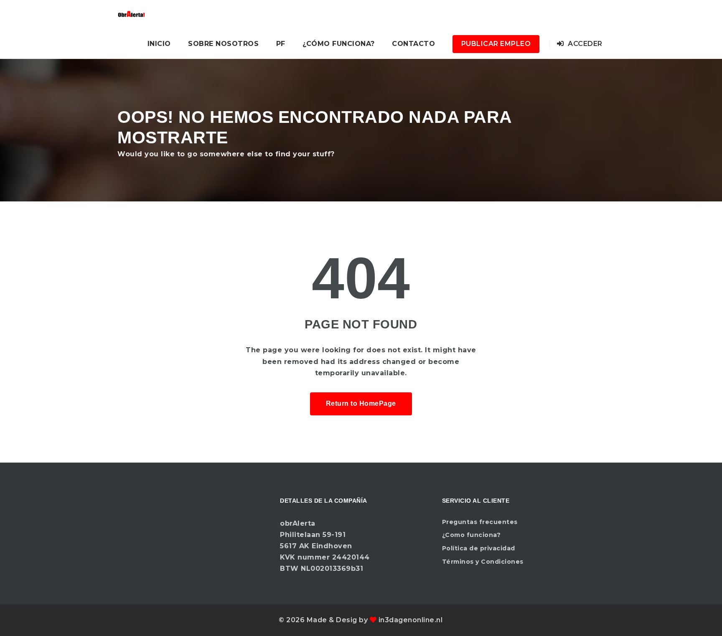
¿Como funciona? (471, 535)
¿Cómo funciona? (339, 44)
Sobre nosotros (223, 44)
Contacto (413, 44)
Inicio (159, 44)
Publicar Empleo (496, 44)
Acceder (584, 44)
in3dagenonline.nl (411, 620)
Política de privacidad (478, 548)
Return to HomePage (361, 403)
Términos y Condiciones (483, 561)
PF (280, 44)
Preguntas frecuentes (480, 522)
